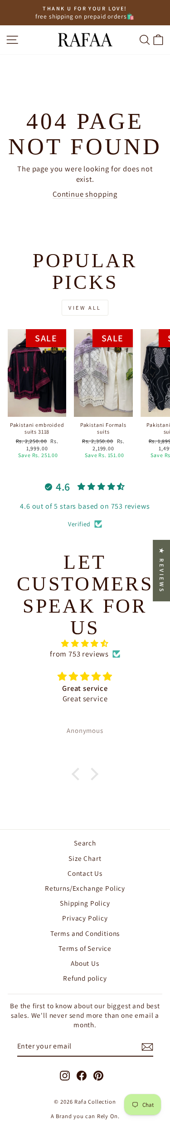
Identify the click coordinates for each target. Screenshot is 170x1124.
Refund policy (85, 977)
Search (85, 842)
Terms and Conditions (85, 933)
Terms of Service (85, 948)
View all (85, 307)
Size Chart (84, 858)
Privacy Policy (85, 917)
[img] (85, 643)
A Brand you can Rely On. (85, 1116)
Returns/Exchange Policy (85, 888)
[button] (78, 774)
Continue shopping (85, 194)
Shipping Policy (85, 902)
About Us (85, 963)
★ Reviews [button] (161, 570)
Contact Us (85, 873)
